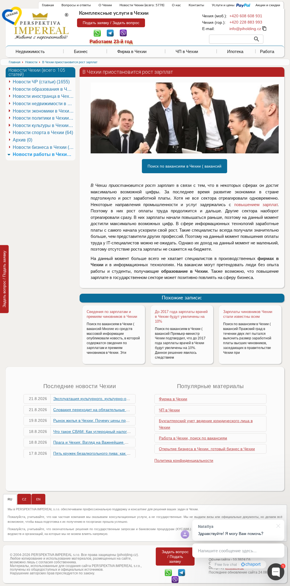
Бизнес (81, 51)
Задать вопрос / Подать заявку (4, 279)
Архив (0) (22, 139)
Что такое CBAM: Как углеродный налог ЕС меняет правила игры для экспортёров (130, 431)
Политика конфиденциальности (183, 460)
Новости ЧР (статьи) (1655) (41, 81)
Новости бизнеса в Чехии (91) (44, 147)
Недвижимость (30, 51)
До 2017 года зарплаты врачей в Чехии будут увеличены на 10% (181, 316)
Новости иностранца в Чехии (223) (44, 96)
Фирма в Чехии (131, 51)
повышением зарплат (256, 204)
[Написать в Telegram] (110, 33)
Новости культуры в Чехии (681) (44, 125)
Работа (267, 51)
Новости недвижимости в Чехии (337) (44, 103)
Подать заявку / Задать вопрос (111, 22)
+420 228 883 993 (245, 22)
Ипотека (235, 51)
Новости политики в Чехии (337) (44, 118)
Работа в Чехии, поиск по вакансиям (193, 438)
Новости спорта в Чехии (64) (43, 132)
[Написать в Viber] (123, 33)
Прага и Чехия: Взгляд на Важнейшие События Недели (104, 442)
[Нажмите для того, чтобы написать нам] (245, 28)
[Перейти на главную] (41, 26)
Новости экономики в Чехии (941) (44, 111)
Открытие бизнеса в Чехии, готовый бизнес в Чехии (207, 449)
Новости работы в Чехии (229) (44, 154)
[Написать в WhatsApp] (97, 33)
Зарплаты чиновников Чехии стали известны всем (247, 314)
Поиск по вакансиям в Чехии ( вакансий (184, 166)
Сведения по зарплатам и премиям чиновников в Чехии (112, 314)
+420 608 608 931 (245, 16)
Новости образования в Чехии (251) (44, 89)
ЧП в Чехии (187, 51)
